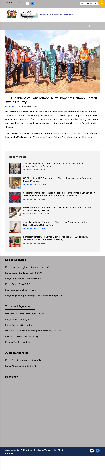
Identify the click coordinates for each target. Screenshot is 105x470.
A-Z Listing (20, 3)
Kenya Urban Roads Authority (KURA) (23, 273)
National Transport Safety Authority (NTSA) (26, 314)
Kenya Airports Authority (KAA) (20, 366)
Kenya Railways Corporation (19, 325)
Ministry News (30, 214)
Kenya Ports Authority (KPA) (19, 320)
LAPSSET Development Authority (21, 336)
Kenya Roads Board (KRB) (18, 284)
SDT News (9, 106)
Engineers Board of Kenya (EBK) (20, 290)
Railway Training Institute (17, 342)
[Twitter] (32, 3)
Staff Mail (10, 3)
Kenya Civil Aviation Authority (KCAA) (23, 360)
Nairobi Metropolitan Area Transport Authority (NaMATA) (33, 331)
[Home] (45, 14)
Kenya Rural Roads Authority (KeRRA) (23, 279)
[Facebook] (28, 3)
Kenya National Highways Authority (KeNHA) (27, 267)
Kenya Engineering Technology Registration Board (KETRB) (34, 296)
